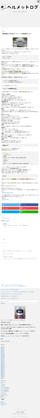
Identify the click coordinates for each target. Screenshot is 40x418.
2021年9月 (2, 357)
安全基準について (4, 395)
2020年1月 (2, 374)
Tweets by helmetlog (5, 341)
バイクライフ (3, 384)
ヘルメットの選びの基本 (5, 388)
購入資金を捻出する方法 (7, 192)
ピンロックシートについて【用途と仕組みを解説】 (10, 289)
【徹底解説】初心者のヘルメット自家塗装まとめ (9, 296)
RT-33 (7, 218)
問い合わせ (25, 409)
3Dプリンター (3, 380)
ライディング (3, 392)
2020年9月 (2, 366)
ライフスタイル (3, 393)
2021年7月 (2, 359)
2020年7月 (2, 368)
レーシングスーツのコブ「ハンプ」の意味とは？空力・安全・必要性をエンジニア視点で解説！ (17, 291)
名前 (4, 239)
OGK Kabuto (4, 218)
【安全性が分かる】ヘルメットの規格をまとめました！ (10, 298)
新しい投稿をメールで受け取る (7, 256)
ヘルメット (3, 386)
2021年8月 (2, 358)
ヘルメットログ (20, 412)
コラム (2, 383)
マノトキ (7, 335)
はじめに (14, 409)
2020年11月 (3, 365)
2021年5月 (2, 361)
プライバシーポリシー (20, 409)
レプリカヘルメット (4, 394)
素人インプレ (3, 397)
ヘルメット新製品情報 (5, 390)
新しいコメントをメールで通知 (7, 253)
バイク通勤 (3, 385)
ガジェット (3, 382)
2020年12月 (3, 364)
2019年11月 (3, 376)
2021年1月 (2, 363)
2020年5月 (2, 370)
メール (4, 242)
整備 (1, 396)
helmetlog (7, 220)
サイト (4, 246)
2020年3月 (2, 372)
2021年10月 (3, 356)
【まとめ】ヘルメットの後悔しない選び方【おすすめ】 (13, 284)
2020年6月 (2, 369)
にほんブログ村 (4, 199)
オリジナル (3, 381)
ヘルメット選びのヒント (5, 391)
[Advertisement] (20, 20)
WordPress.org (3, 404)
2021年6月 (2, 360)
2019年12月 (3, 375)
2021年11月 (3, 355)
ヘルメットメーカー (4, 389)
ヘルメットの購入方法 (5, 387)
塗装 (9, 218)
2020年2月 (2, 373)
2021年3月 (2, 362)
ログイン (2, 401)
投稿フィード (3, 402)
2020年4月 (2, 371)
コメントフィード (4, 403)
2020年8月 (2, 367)
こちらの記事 (9, 70)
